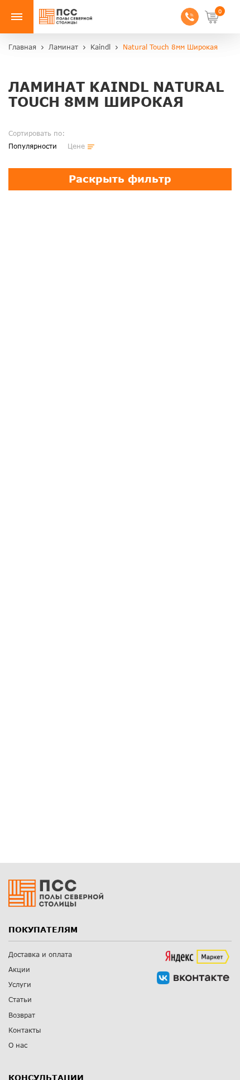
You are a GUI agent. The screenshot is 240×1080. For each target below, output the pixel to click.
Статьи (20, 999)
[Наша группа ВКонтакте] (193, 977)
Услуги (19, 984)
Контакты (24, 1030)
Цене (76, 146)
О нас (17, 1045)
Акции (19, 969)
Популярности (32, 146)
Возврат (21, 1015)
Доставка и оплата (40, 954)
